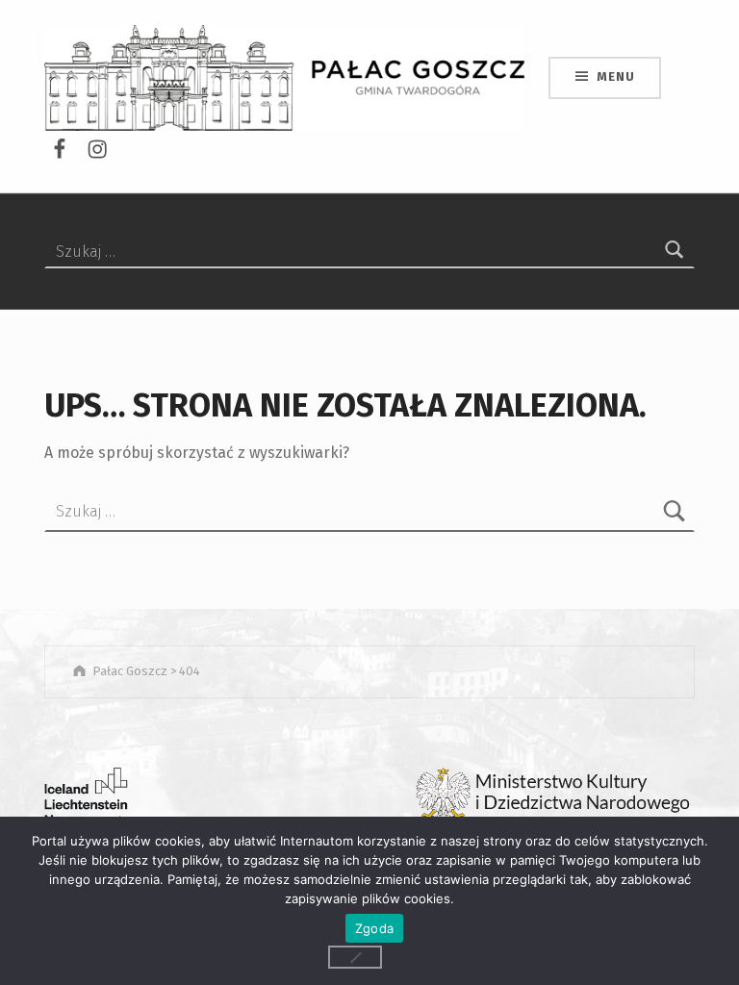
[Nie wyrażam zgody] (355, 957)
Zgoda (374, 928)
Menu (615, 76)
